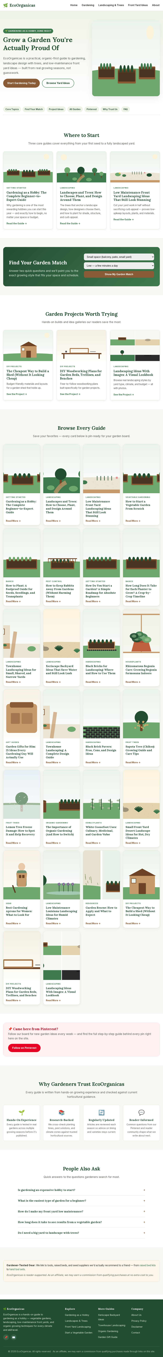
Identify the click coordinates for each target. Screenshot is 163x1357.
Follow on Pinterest (24, 1047)
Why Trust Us (110, 109)
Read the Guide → (17, 223)
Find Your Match (34, 109)
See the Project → (17, 394)
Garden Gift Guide (107, 1337)
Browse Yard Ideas (58, 83)
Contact (135, 1332)
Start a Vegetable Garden (78, 1332)
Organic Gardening (108, 1331)
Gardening (88, 5)
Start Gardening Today (21, 83)
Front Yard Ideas (138, 5)
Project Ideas (56, 109)
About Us (136, 1315)
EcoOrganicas (19, 5)
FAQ (126, 109)
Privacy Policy (138, 1320)
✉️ (13, 1337)
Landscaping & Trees (111, 5)
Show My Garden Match (119, 274)
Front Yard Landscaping (78, 1326)
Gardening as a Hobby (77, 1315)
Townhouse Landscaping (111, 1325)
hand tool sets (17, 1269)
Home (74, 5)
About (155, 5)
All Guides (75, 109)
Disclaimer (137, 1326)
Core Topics (12, 109)
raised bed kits (148, 1265)
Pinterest (92, 109)
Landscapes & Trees (76, 1320)
